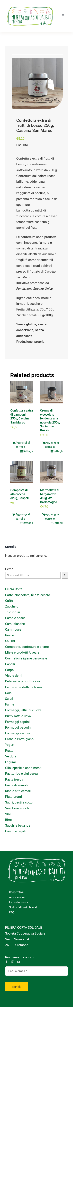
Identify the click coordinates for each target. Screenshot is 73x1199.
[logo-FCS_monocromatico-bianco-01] (36, 856)
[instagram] (12, 962)
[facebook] (6, 962)
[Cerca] (65, 575)
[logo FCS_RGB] (30, 5)
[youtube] (18, 962)
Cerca (9, 569)
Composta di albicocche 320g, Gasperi (19, 494)
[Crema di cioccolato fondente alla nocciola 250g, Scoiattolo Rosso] (51, 392)
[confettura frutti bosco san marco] (37, 83)
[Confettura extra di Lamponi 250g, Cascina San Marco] (21, 392)
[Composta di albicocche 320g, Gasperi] (21, 472)
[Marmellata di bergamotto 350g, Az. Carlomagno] (51, 472)
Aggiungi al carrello (22, 445)
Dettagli (28, 451)
